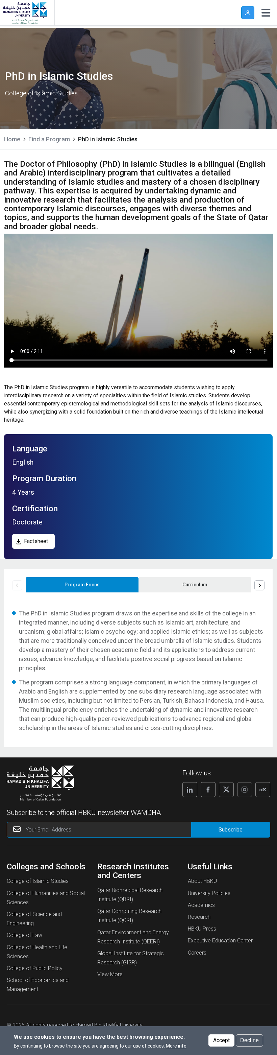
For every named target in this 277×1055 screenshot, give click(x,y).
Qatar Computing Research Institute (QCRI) (129, 915)
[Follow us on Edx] (262, 789)
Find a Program (49, 139)
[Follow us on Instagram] (244, 789)
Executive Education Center (220, 940)
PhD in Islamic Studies (107, 139)
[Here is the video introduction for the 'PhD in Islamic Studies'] (138, 301)
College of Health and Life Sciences (37, 952)
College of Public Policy (34, 968)
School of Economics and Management (38, 984)
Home (12, 139)
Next (259, 585)
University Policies (209, 893)
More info (176, 1046)
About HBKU (202, 881)
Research (199, 917)
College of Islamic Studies (38, 881)
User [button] (247, 12)
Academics (201, 905)
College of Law (24, 935)
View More (110, 974)
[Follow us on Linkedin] (189, 789)
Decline (249, 1040)
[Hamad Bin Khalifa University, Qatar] (24, 12)
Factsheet (36, 541)
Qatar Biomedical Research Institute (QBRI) (129, 894)
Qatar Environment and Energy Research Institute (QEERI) (133, 937)
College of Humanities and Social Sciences (46, 898)
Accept (221, 1040)
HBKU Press (202, 928)
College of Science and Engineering (34, 919)
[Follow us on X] (226, 789)
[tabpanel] (138, 670)
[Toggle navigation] (266, 13)
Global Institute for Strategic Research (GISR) (130, 958)
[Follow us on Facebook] (208, 789)
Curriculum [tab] (194, 584)
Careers (197, 953)
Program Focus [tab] (82, 584)
